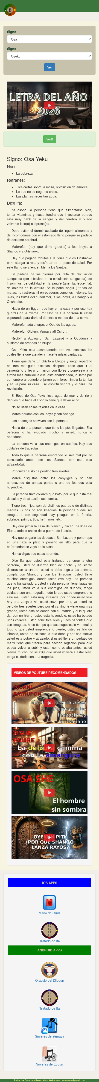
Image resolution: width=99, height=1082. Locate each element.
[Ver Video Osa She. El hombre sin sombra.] (49, 792)
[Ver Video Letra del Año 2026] (49, 105)
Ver (49, 67)
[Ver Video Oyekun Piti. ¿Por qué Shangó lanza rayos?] (49, 837)
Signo (11, 31)
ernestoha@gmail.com (73, 1080)
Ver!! (49, 139)
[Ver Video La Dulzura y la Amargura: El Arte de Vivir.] (49, 747)
